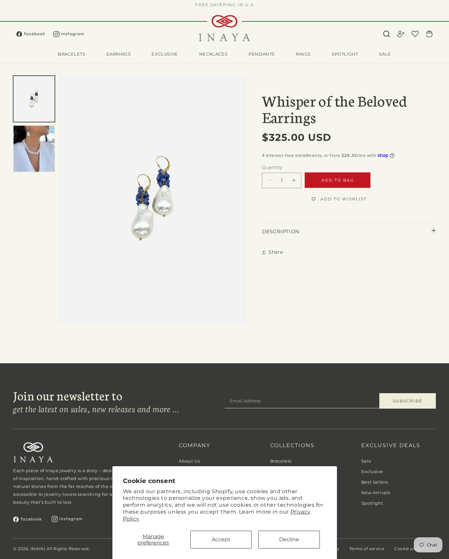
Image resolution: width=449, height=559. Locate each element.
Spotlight (372, 503)
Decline (289, 539)
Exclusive (372, 471)
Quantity (272, 167)
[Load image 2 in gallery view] (34, 148)
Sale (366, 461)
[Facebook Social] (34, 34)
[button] (386, 34)
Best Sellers (374, 482)
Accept (221, 539)
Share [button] (276, 252)
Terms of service (367, 548)
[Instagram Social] (72, 34)
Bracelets (281, 461)
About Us (189, 461)
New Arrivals (375, 492)
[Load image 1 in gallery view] (34, 99)
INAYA (37, 548)
